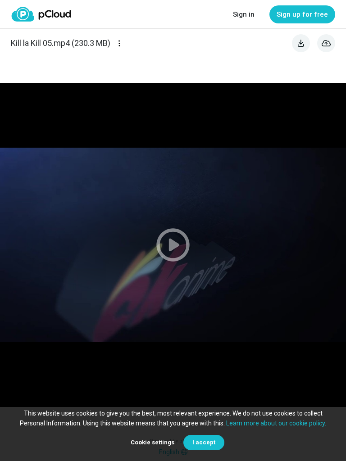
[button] (173, 245)
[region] (173, 245)
